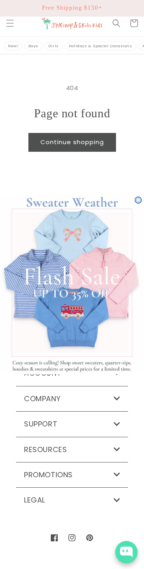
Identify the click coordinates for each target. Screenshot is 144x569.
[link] (72, 285)
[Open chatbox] (126, 552)
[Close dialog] (138, 200)
